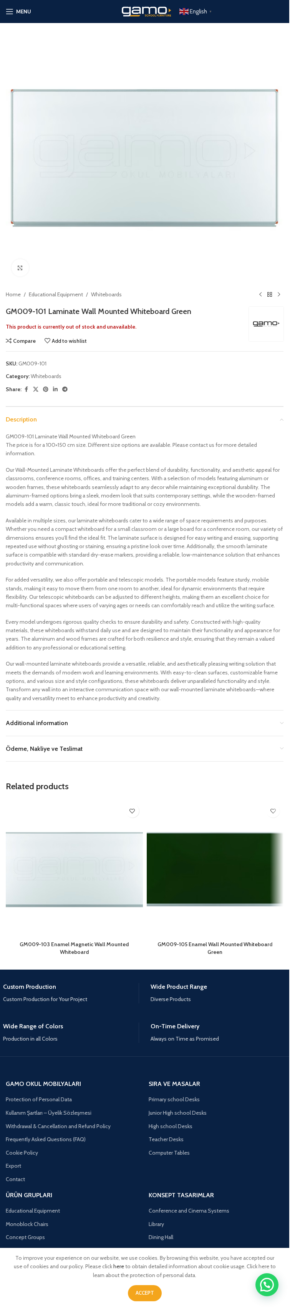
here (118, 1266)
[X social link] (36, 389)
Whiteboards (106, 294)
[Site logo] (145, 10)
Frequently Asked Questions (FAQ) (46, 1139)
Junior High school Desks (178, 1112)
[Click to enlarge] (20, 267)
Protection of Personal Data (39, 1099)
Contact (15, 1179)
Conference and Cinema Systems (189, 1210)
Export (13, 1165)
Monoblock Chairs (27, 1224)
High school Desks (170, 1126)
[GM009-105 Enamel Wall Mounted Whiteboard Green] (215, 868)
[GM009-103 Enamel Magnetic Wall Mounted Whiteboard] (74, 868)
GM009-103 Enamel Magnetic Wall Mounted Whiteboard (74, 948)
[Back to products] (269, 294)
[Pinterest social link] (46, 389)
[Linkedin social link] (55, 389)
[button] (266, 1284)
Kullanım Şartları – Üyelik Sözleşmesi (48, 1112)
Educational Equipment (56, 294)
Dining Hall (161, 1237)
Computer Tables (169, 1152)
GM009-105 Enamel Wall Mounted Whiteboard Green (214, 948)
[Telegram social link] (65, 389)
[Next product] (278, 294)
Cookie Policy (22, 1152)
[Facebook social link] (26, 389)
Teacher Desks (166, 1139)
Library (156, 1224)
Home (13, 294)
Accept (145, 1293)
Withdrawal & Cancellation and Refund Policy (58, 1126)
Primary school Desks (174, 1099)
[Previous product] (260, 294)
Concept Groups (25, 1237)
